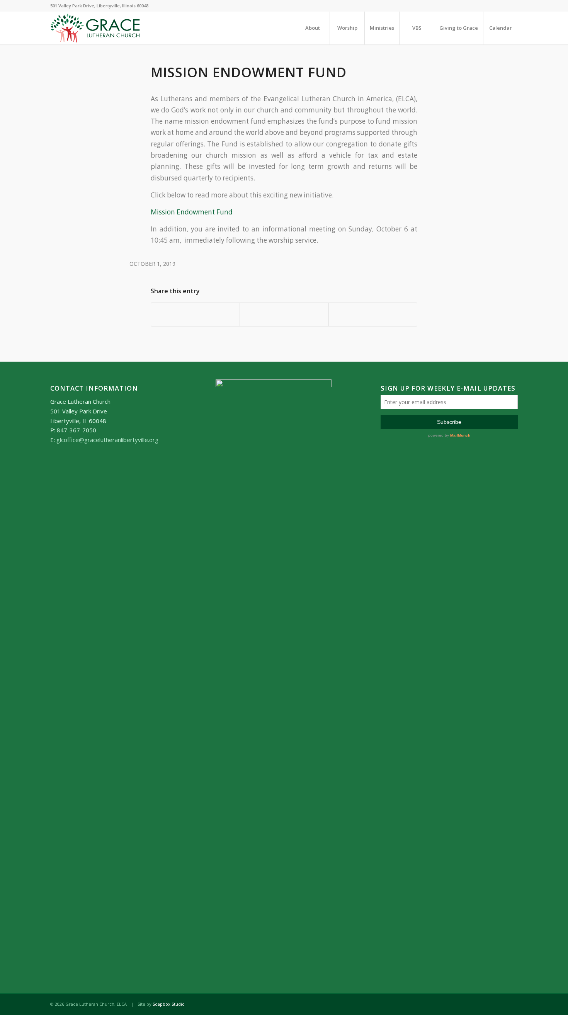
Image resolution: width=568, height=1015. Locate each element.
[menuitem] (312, 28)
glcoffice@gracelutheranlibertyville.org (107, 440)
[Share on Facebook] (195, 314)
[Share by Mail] (373, 314)
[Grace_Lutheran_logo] (95, 28)
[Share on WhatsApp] (284, 314)
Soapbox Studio (169, 1004)
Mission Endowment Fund (192, 211)
